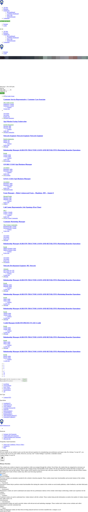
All (4, 391)
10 (4, 373)
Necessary (5, 475)
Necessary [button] (3, 473)
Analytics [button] (2, 493)
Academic (6, 403)
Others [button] (2, 506)
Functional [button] (3, 481)
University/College (9, 417)
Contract (7, 397)
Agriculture (7, 405)
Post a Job (9, 15)
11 (4, 374)
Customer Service (9, 408)
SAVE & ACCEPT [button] (5, 511)
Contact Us (6, 446)
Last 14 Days (7, 388)
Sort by (2, 88)
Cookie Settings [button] (4, 455)
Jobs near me (6, 438)
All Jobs (5, 7)
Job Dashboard (11, 12)
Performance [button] (3, 487)
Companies (6, 18)
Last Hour (6, 384)
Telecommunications (10, 415)
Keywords (3, 379)
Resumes (5, 9)
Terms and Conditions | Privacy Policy (13, 444)
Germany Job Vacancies (9, 434)
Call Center (7, 406)
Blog (4, 447)
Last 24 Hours (7, 385)
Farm (6, 409)
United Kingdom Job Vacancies (12, 437)
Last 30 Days (7, 390)
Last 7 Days (6, 387)
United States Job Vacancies (11, 435)
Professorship (7, 414)
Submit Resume (11, 17)
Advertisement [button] (4, 500)
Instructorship (7, 411)
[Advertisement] (44, 73)
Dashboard (6, 10)
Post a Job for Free (5, 21)
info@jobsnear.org (5, 425)
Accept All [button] (12, 455)
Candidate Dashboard (13, 13)
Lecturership (7, 412)
